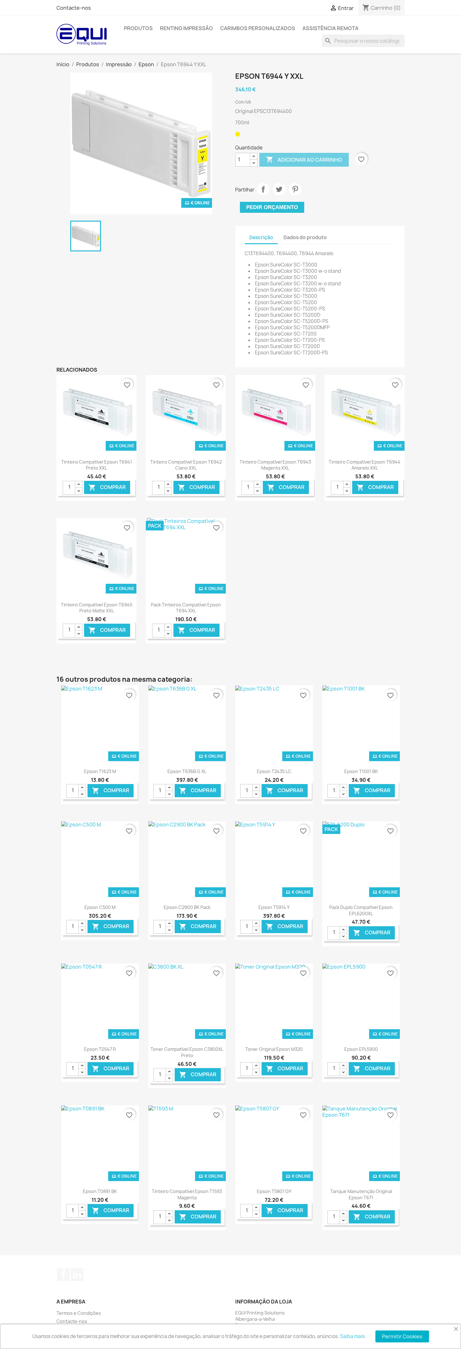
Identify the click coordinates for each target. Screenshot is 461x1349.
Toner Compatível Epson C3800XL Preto (187, 1052)
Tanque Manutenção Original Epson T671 (361, 1194)
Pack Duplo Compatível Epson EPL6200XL (361, 910)
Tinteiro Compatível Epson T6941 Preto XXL (96, 465)
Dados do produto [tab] (305, 237)
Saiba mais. (353, 1336)
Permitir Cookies (402, 1336)
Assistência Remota (330, 28)
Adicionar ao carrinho (304, 159)
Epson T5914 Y (273, 907)
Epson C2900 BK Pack (187, 907)
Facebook (63, 1274)
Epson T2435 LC (274, 771)
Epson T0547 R (100, 1049)
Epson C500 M (99, 907)
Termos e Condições (78, 1313)
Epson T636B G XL (186, 771)
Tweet (279, 189)
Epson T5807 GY (274, 1191)
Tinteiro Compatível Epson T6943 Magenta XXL (275, 465)
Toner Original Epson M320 (274, 1049)
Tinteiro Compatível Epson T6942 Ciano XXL (186, 465)
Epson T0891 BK (100, 1191)
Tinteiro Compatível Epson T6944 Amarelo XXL (364, 465)
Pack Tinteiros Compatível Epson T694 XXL (186, 608)
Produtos (138, 28)
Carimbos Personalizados (257, 28)
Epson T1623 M (100, 771)
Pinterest (295, 189)
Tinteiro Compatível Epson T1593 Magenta (187, 1194)
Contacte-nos (73, 7)
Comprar (107, 487)
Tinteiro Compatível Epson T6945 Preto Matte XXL (96, 608)
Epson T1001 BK (361, 771)
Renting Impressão (186, 28)
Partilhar (263, 189)
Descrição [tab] (261, 237)
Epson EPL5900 (361, 1049)
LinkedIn (77, 1274)
